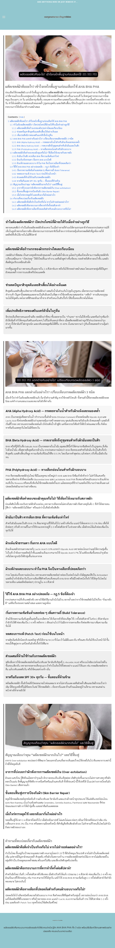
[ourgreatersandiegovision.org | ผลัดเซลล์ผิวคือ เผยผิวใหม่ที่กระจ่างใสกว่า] (57, 17)
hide (21, 117)
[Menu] (3, 16)
